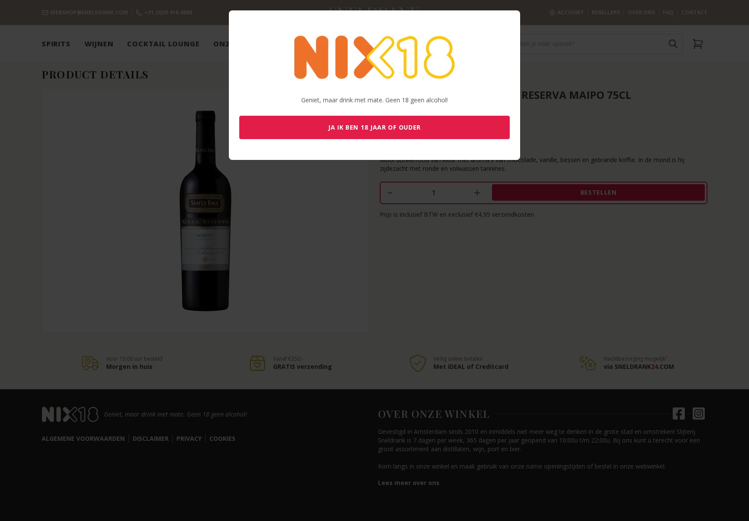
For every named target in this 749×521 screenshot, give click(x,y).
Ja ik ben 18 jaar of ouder (374, 127)
